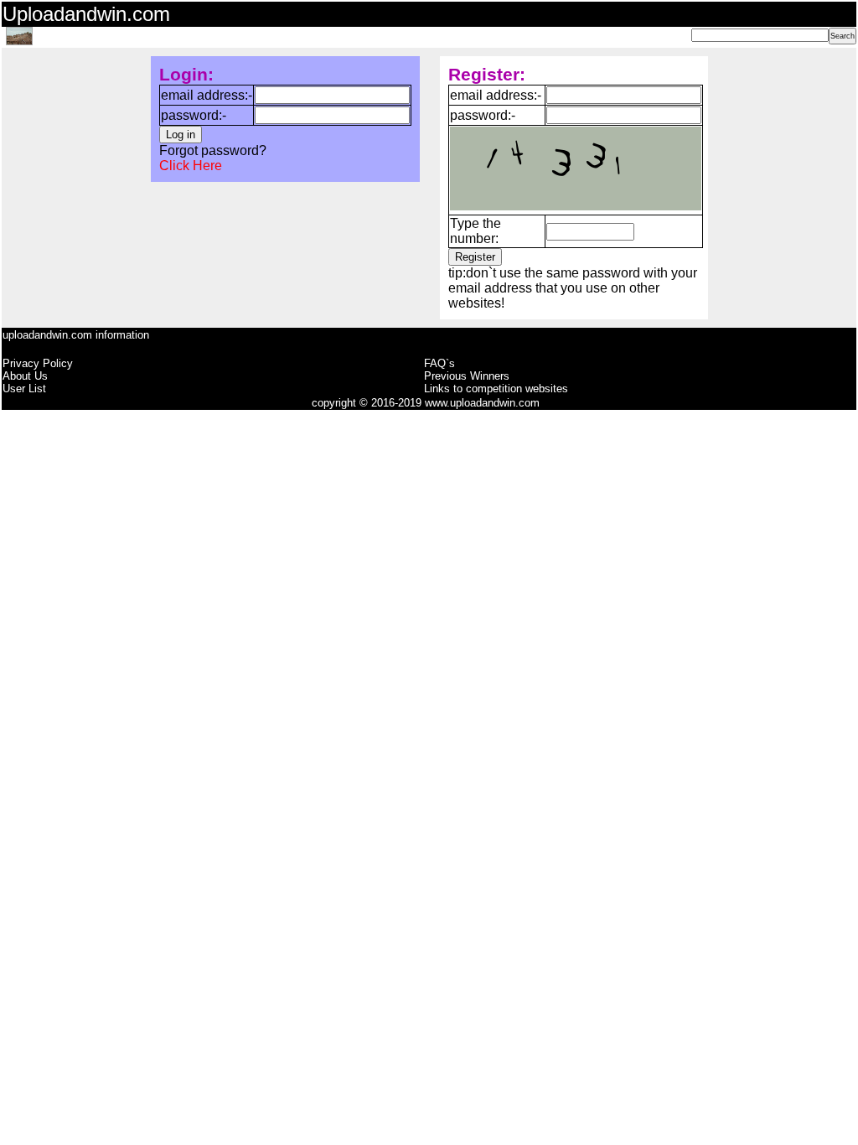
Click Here (190, 165)
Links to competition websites (496, 388)
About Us (25, 376)
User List (24, 388)
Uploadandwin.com (86, 14)
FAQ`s (439, 363)
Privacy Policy (38, 363)
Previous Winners (466, 376)
